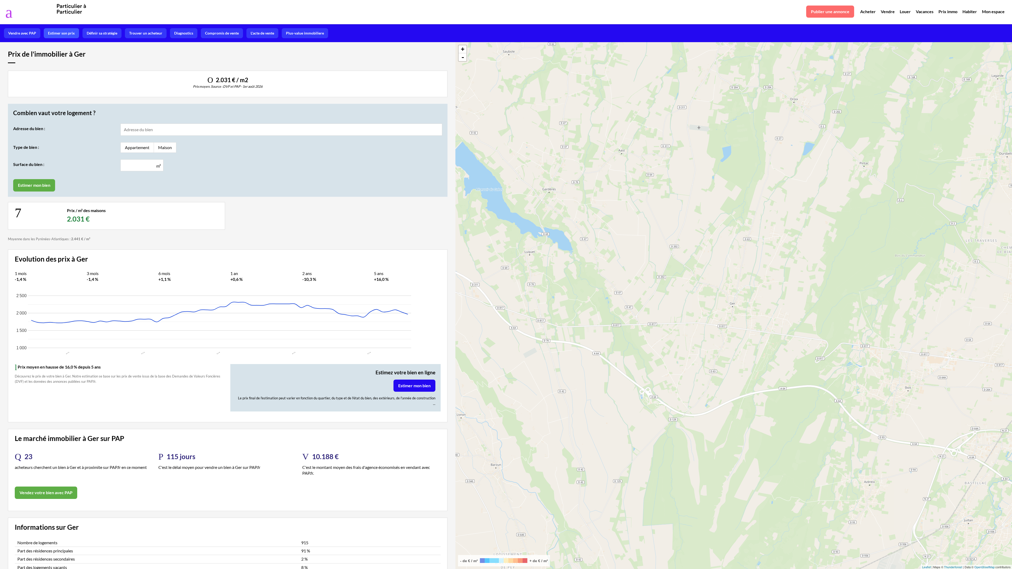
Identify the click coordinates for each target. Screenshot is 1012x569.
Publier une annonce (830, 11)
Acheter (868, 11)
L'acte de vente (262, 33)
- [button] (463, 57)
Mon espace (993, 11)
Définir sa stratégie (102, 33)
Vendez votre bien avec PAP (46, 492)
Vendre (888, 11)
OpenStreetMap (984, 567)
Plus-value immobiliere (305, 33)
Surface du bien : (28, 164)
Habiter (969, 11)
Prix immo (947, 11)
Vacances (924, 11)
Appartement (137, 147)
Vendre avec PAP (22, 33)
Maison (165, 147)
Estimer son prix (61, 33)
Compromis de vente (222, 33)
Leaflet (926, 567)
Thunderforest (953, 567)
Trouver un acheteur (145, 33)
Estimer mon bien (414, 385)
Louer (905, 11)
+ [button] (462, 49)
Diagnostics (183, 33)
